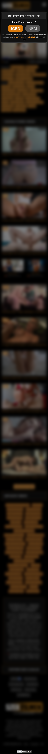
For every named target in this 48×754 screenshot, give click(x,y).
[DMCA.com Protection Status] (24, 751)
